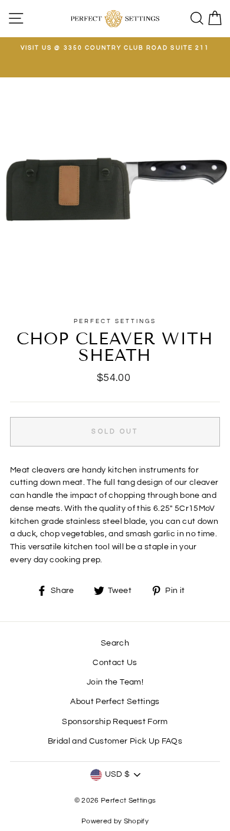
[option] (115, 48)
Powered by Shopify (115, 821)
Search (115, 643)
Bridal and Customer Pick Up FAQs (115, 741)
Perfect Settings (115, 321)
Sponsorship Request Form (114, 722)
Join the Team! (115, 682)
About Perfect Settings (114, 702)
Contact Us (115, 663)
